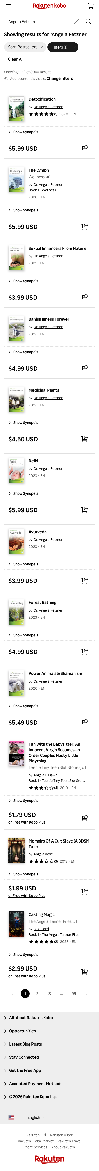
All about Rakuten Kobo (31, 1017)
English (33, 1117)
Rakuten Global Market (36, 1141)
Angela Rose (43, 854)
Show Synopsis (25, 132)
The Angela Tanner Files (60, 934)
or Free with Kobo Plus (26, 822)
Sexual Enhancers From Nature (57, 248)
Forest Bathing (42, 602)
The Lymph (39, 170)
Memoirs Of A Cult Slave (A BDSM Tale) (59, 843)
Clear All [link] (16, 59)
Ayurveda (38, 531)
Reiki (33, 460)
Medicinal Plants (44, 390)
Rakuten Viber (61, 1135)
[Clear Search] (76, 21)
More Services (35, 1147)
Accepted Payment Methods (35, 1083)
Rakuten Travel (69, 1141)
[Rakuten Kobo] (49, 6)
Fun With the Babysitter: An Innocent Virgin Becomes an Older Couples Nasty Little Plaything (55, 752)
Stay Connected (24, 1057)
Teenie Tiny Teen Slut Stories (64, 780)
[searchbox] (39, 21)
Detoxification (42, 99)
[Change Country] (11, 1117)
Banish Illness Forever (49, 319)
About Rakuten (63, 1147)
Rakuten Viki (36, 1135)
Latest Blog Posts (25, 1044)
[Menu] (8, 6)
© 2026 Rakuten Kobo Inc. (33, 1096)
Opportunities (22, 1030)
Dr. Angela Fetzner (48, 107)
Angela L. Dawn (45, 775)
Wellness (49, 190)
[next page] (86, 993)
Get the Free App (25, 1070)
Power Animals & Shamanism (55, 673)
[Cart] (91, 6)
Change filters (60, 78)
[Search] (88, 21)
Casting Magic (42, 914)
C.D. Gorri (41, 929)
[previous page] (13, 993)
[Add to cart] (84, 148)
